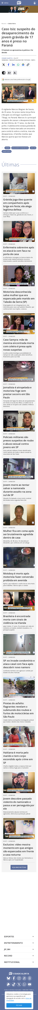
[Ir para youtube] (29, 984)
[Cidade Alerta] (19, 9)
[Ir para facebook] (14, 978)
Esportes (9, 936)
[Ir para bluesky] (8, 978)
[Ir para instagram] (19, 978)
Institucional (12, 962)
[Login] (34, 2)
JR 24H (7, 949)
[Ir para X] (19, 984)
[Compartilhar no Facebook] (8, 64)
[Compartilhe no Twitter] (3, 64)
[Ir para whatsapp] (24, 984)
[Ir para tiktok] (14, 984)
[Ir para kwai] (24, 978)
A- (15, 72)
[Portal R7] (19, 3)
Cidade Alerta (12, 23)
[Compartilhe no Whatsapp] (18, 64)
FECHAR (19, 1005)
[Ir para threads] (29, 978)
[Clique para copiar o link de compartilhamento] (28, 64)
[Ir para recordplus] (8, 984)
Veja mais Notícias (19, 867)
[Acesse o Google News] (23, 64)
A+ (9, 72)
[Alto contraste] (4, 73)
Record (4, 23)
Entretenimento (13, 943)
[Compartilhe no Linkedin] (13, 64)
